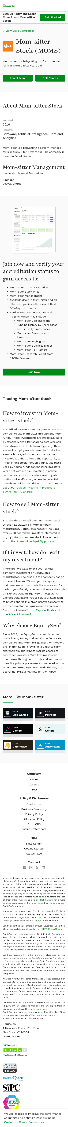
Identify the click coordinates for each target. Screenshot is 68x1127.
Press (34, 789)
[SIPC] (11, 1087)
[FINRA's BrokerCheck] (13, 1078)
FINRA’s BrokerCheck (51, 929)
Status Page (34, 853)
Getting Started (34, 848)
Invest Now (17, 78)
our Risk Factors (44, 900)
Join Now (34, 372)
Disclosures (34, 804)
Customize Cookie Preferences (24, 1122)
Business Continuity (34, 809)
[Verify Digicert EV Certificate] (10, 1067)
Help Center (34, 843)
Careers (34, 784)
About (34, 779)
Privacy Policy (34, 814)
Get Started (52, 17)
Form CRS (34, 824)
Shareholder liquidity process (35, 541)
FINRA (36, 920)
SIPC (42, 920)
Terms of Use (40, 1009)
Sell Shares (50, 78)
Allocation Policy (34, 819)
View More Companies (20, 30)
